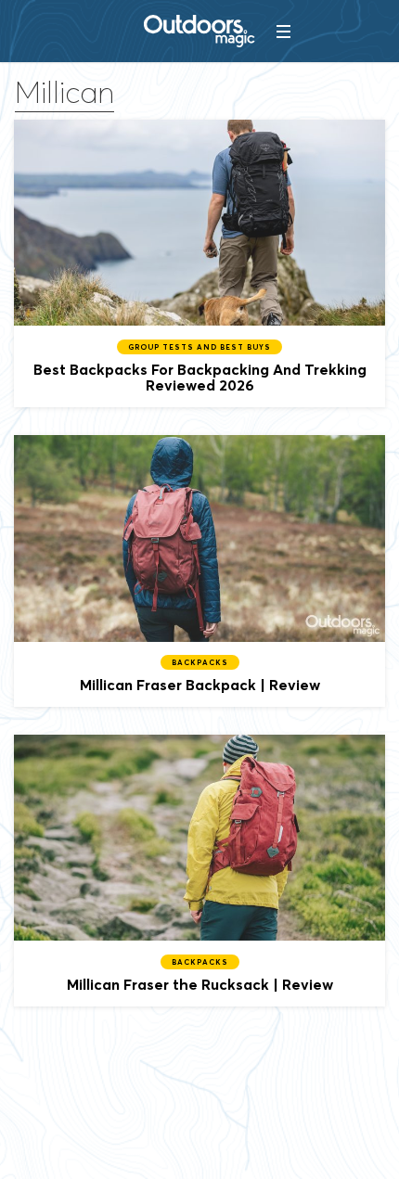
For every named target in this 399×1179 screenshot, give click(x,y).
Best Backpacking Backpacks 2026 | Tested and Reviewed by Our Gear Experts (199, 263)
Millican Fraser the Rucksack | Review (199, 870)
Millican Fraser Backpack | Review (199, 571)
